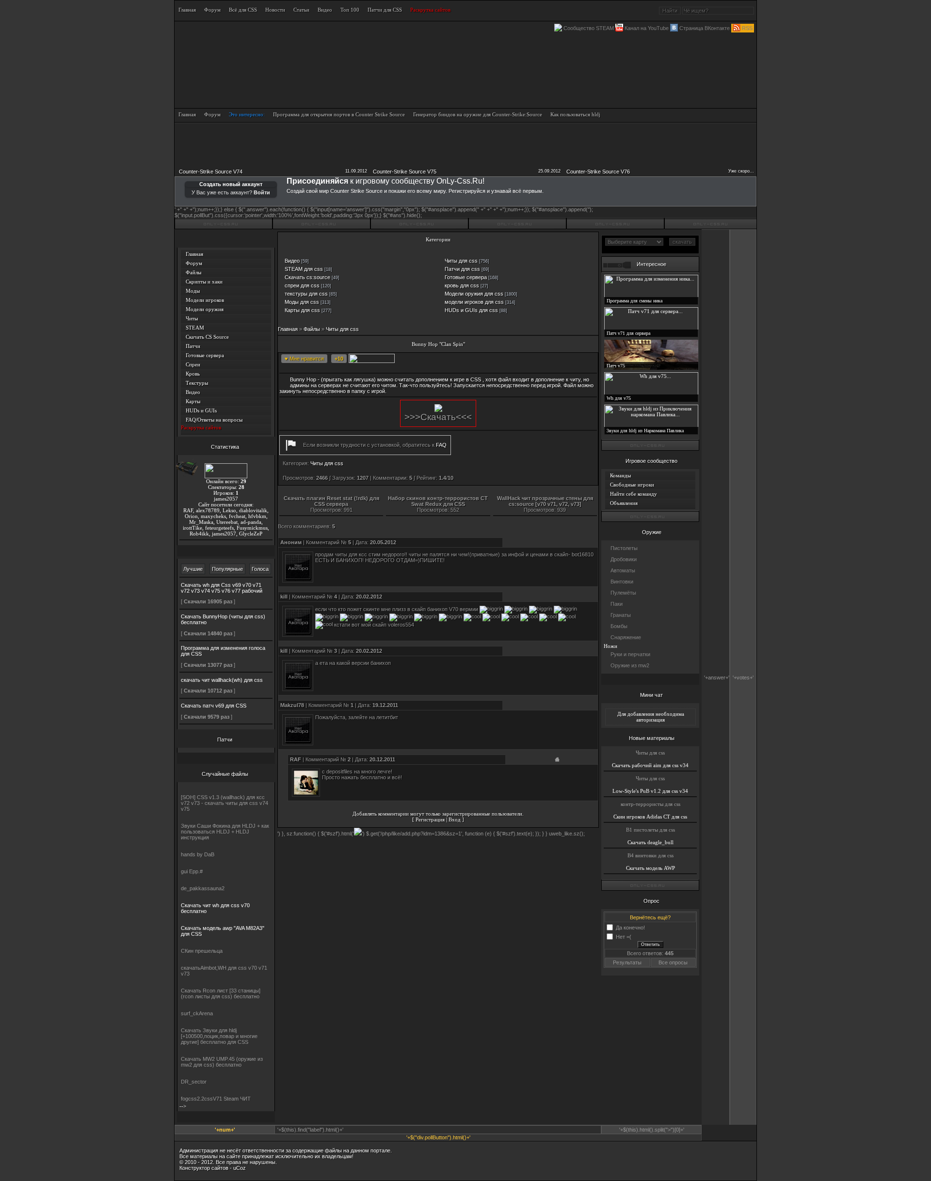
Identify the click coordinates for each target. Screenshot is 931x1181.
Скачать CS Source (207, 337)
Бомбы (618, 626)
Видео (193, 392)
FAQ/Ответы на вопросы (214, 420)
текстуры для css (306, 294)
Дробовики (623, 559)
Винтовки (621, 581)
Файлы (193, 272)
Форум (194, 263)
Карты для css (302, 310)
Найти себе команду (633, 494)
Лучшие (193, 569)
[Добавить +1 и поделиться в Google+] (472, 359)
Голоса (260, 569)
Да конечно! (630, 927)
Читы (192, 318)
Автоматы (622, 570)
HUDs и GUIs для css (471, 310)
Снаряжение (625, 637)
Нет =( (623, 936)
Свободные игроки (632, 485)
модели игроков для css (474, 302)
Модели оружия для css (474, 294)
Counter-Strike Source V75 (404, 171)
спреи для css (302, 285)
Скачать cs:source (307, 277)
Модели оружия (205, 309)
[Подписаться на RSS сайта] (573, 359)
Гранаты (620, 615)
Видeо (292, 261)
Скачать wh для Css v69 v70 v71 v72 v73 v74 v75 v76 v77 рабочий (221, 588)
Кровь (193, 374)
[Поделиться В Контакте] (530, 359)
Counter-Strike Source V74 (210, 171)
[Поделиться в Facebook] (443, 359)
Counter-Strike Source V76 (598, 171)
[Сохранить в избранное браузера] (559, 359)
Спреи (193, 364)
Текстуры (197, 383)
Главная (194, 254)
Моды (193, 291)
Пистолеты (624, 548)
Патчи (193, 346)
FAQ (441, 445)
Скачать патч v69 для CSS (213, 706)
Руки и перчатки (630, 654)
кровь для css (462, 285)
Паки (616, 604)
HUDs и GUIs (201, 410)
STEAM (195, 328)
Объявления (624, 503)
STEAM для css (304, 269)
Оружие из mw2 (629, 665)
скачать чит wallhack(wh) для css (222, 680)
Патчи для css (462, 269)
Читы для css (461, 261)
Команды (620, 475)
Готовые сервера (205, 355)
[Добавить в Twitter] (515, 359)
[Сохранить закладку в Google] (457, 359)
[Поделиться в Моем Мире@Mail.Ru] (486, 359)
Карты (193, 401)
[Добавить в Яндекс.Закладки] (544, 359)
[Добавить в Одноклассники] (501, 359)
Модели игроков (205, 300)
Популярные (227, 569)
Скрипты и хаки (204, 281)
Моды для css (302, 302)
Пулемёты (623, 593)
